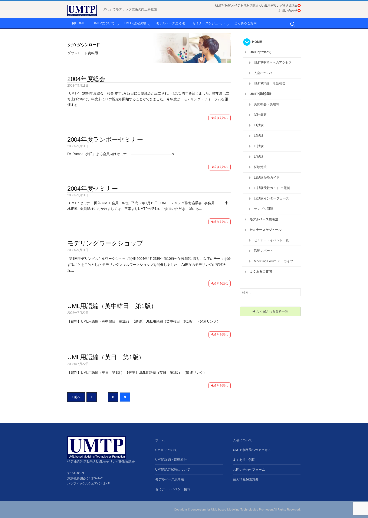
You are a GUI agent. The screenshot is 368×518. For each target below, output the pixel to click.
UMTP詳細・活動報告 (269, 83)
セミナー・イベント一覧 (271, 240)
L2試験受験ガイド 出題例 (272, 188)
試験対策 (260, 167)
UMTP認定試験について (172, 469)
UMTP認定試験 (135, 23)
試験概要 (260, 114)
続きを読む (220, 117)
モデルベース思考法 (170, 23)
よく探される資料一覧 (271, 311)
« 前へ (76, 397)
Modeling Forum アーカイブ (273, 261)
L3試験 (259, 146)
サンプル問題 (263, 209)
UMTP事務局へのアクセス (273, 62)
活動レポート (263, 250)
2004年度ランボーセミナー (105, 139)
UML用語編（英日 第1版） (106, 357)
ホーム (160, 440)
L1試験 (259, 125)
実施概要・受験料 (266, 104)
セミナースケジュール (208, 23)
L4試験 (259, 156)
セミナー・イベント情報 (172, 489)
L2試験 (259, 135)
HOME (80, 23)
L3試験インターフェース (271, 198)
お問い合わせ (288, 10)
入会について (263, 73)
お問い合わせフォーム (249, 469)
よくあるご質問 (245, 23)
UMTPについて (104, 23)
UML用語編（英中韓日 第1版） (112, 306)
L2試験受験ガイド (267, 177)
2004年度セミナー (92, 188)
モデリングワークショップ (105, 243)
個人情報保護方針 (246, 479)
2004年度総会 (86, 79)
